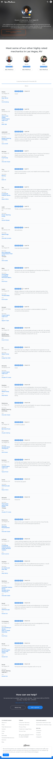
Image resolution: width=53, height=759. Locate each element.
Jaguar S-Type (5, 320)
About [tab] (26, 86)
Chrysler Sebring (6, 433)
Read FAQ (18, 707)
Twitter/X (38, 734)
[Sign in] (51, 2)
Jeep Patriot (5, 395)
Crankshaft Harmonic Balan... (7, 276)
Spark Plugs (5, 234)
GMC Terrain (5, 452)
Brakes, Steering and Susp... (6, 139)
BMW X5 (4, 179)
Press (3, 724)
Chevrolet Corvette (6, 238)
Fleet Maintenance (6, 727)
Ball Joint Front (6, 429)
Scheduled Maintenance (8, 737)
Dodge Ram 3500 (6, 358)
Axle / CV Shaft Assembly (6, 631)
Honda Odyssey (6, 220)
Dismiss (6, 754)
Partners (4, 739)
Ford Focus (4, 281)
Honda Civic (5, 613)
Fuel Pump (5, 157)
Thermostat (5, 504)
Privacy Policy (22, 727)
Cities (3, 731)
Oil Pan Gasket (6, 650)
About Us (4, 722)
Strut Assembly (6, 252)
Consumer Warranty (24, 722)
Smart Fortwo (5, 340)
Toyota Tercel (5, 471)
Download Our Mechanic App (43, 724)
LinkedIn (38, 732)
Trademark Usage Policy (25, 729)
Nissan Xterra (5, 489)
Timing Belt (5, 274)
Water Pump (5, 354)
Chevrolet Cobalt (6, 595)
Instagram (39, 737)
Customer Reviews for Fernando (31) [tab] (26, 81)
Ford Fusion (5, 299)
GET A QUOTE (35, 707)
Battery (4, 175)
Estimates (4, 735)
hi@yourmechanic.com (31, 702)
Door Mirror (5, 98)
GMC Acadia (5, 260)
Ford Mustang (5, 102)
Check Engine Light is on (6, 119)
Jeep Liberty (5, 573)
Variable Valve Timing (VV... (6, 447)
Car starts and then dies (6, 568)
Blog (3, 742)
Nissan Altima (5, 199)
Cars (3, 733)
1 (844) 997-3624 (19, 702)
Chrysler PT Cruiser (6, 377)
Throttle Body (5, 295)
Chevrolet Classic (6, 161)
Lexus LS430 (5, 143)
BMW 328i (4, 124)
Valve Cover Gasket (5, 116)
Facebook (38, 730)
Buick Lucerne (5, 553)
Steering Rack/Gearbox (6, 527)
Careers (4, 729)
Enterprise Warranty (24, 724)
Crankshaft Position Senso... (6, 194)
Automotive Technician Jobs (43, 722)
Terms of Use (22, 731)
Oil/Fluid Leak (6, 486)
